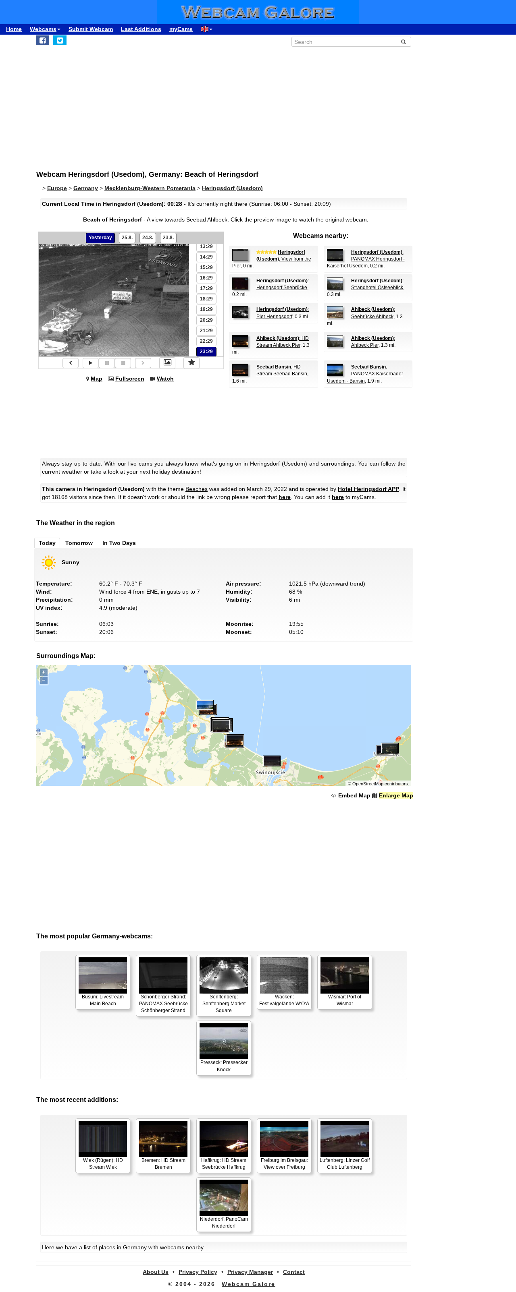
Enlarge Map (396, 795)
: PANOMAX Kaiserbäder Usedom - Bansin (365, 373)
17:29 (206, 288)
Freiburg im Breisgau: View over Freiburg (284, 1163)
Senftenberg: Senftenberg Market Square (224, 1003)
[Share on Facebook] (42, 40)
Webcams (43, 29)
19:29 (206, 309)
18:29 (206, 299)
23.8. (168, 237)
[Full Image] (167, 363)
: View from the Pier (271, 259)
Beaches (196, 489)
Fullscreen (129, 378)
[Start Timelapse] (91, 363)
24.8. (147, 237)
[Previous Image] (70, 363)
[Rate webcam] (191, 363)
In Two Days (119, 543)
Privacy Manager (250, 1272)
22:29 (206, 341)
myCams (181, 29)
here (285, 497)
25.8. (127, 237)
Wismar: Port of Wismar (344, 1000)
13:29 (206, 246)
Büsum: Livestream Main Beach (103, 1000)
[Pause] (107, 363)
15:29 (206, 267)
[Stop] (123, 363)
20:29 (206, 320)
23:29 (206, 351)
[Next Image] (143, 363)
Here (48, 1247)
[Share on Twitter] (60, 40)
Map (96, 378)
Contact (294, 1272)
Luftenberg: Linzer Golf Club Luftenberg (345, 1163)
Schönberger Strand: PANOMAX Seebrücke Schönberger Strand (163, 1003)
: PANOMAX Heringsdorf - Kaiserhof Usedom (366, 259)
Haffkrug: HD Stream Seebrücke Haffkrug (223, 1163)
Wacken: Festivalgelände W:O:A (284, 1000)
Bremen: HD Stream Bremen (163, 1163)
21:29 (206, 330)
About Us (156, 1272)
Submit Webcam (91, 29)
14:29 (206, 257)
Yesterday (100, 237)
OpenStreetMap (367, 783)
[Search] (403, 42)
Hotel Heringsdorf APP (368, 489)
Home (14, 29)
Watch (165, 378)
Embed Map (354, 795)
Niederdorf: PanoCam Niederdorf (224, 1222)
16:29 (206, 278)
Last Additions (141, 29)
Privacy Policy (198, 1272)
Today (47, 543)
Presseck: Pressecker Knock (224, 1066)
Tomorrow (79, 543)
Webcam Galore (248, 1284)
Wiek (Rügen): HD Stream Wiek (103, 1163)
